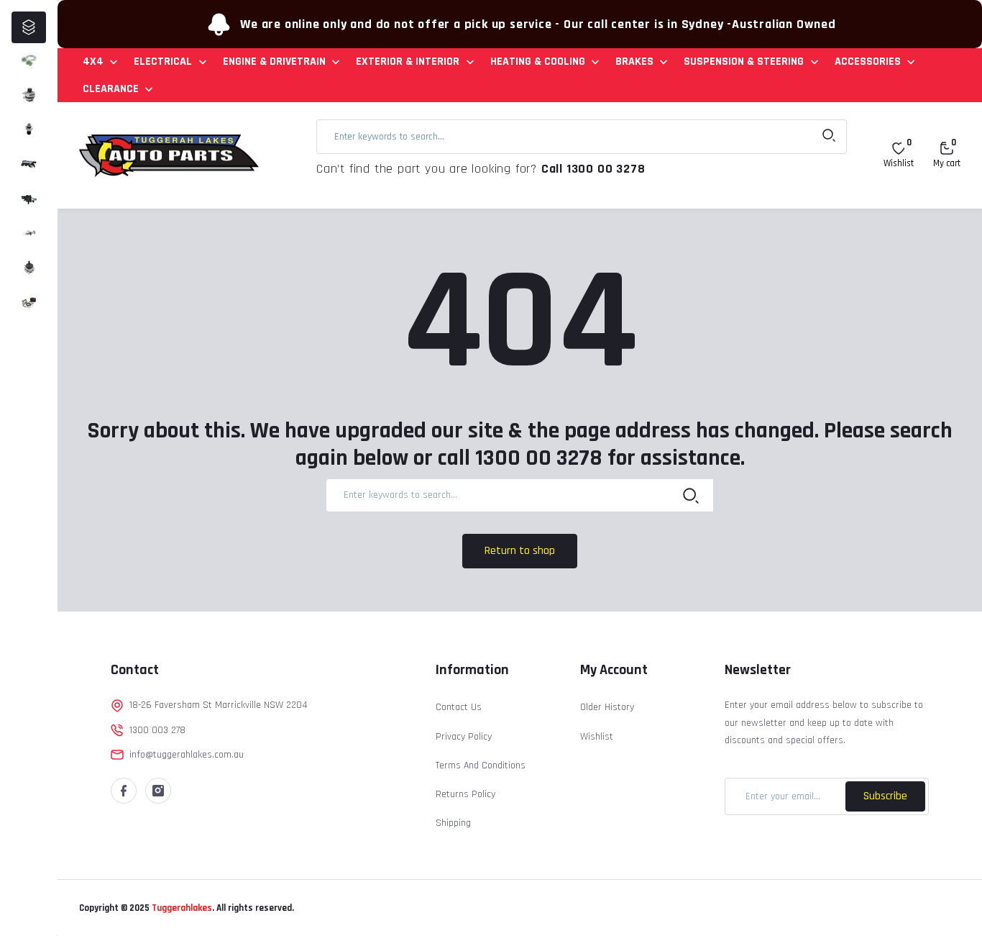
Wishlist (596, 736)
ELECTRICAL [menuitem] (163, 61)
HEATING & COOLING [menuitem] (537, 61)
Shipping (453, 823)
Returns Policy (465, 794)
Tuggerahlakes (181, 908)
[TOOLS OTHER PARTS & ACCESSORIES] (29, 302)
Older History (607, 707)
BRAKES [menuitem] (634, 61)
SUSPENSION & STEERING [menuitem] (744, 61)
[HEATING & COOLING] (29, 198)
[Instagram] (158, 791)
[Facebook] (124, 791)
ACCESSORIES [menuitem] (868, 61)
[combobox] (581, 136)
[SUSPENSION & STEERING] (29, 267)
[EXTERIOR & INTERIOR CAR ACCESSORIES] (29, 164)
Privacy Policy (464, 736)
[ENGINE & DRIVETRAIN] (29, 129)
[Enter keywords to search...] (829, 136)
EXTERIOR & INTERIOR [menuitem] (407, 61)
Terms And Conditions (481, 765)
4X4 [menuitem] (93, 61)
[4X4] (29, 60)
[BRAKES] (29, 233)
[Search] (691, 495)
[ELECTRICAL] (29, 95)
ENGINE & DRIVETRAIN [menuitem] (274, 61)
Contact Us (459, 707)
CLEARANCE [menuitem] (111, 88)
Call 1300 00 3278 (593, 168)
